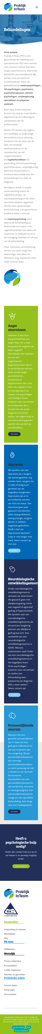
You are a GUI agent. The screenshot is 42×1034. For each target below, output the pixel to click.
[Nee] (36, 1024)
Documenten (10, 994)
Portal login (9, 989)
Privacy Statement (21, 1031)
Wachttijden (9, 933)
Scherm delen (10, 985)
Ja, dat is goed (18, 1027)
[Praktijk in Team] (15, 7)
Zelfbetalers (9, 949)
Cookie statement (12, 970)
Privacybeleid (10, 965)
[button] (37, 7)
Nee (28, 1027)
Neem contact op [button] (21, 866)
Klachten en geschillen (14, 974)
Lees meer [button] (14, 434)
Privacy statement (12, 961)
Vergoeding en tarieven (15, 929)
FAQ (6, 938)
